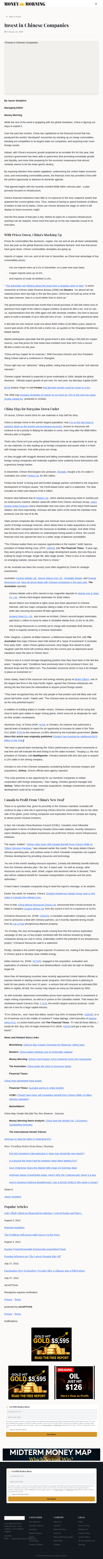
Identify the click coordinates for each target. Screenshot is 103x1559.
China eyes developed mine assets (23, 1080)
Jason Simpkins (12, 1196)
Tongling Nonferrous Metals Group (64, 893)
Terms (17, 1299)
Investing (33, 1529)
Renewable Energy (30, 1249)
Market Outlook (35, 1533)
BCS (6, 387)
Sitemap (81, 1544)
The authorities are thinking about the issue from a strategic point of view (44, 285)
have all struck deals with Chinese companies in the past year (54, 582)
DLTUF (36, 961)
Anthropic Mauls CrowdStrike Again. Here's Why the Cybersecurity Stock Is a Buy (52, 1175)
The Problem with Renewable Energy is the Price (32, 1234)
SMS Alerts (58, 1541)
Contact (57, 1544)
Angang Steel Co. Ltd (20, 616)
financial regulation (14, 1227)
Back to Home (15, 17)
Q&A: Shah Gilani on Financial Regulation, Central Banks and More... (43, 1213)
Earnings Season (36, 1526)
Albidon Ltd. (42, 498)
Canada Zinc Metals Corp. (27, 897)
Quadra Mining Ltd (34, 908)
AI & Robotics (34, 1522)
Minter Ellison (82, 679)
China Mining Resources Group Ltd (37, 904)
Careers (57, 1526)
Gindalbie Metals (73, 578)
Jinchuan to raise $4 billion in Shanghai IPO (27, 1139)
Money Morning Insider (63, 1537)
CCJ (43, 1003)
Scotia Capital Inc (13, 399)
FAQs (80, 1522)
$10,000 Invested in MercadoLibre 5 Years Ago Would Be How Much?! (46, 1153)
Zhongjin (61, 471)
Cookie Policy (84, 1537)
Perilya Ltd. (33, 475)
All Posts (57, 1533)
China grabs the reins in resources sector (49, 1066)
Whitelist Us (83, 1529)
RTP (19, 732)
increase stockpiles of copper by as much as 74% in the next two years (58, 395)
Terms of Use (84, 1526)
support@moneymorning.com (24, 1538)
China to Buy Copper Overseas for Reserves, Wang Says (54, 1044)
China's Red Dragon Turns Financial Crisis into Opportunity (59, 1059)
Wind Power (59, 1249)
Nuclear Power (12, 1249)
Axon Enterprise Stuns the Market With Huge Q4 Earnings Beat (43, 1168)
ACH (41, 724)
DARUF (44, 916)
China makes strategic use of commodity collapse (46, 1052)
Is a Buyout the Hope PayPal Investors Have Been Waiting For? (43, 1160)
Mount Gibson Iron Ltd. (50, 578)
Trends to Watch (36, 1544)
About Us (57, 1522)
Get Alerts (51, 1434)
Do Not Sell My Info (86, 1541)
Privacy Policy (47, 1425)
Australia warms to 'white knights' (46, 1088)
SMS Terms (58, 1425)
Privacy (8, 1299)
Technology (34, 1541)
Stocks (32, 1537)
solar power (47, 1249)
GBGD (50, 548)
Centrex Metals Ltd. (26, 578)
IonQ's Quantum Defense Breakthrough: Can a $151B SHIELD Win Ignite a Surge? (53, 1182)
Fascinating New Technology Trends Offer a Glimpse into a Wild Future (44, 1270)
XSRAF (88, 1014)
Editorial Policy (60, 1529)
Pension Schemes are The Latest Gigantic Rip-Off (32, 1256)
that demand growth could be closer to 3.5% (66, 387)
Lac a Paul (18, 924)
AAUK (66, 1026)
